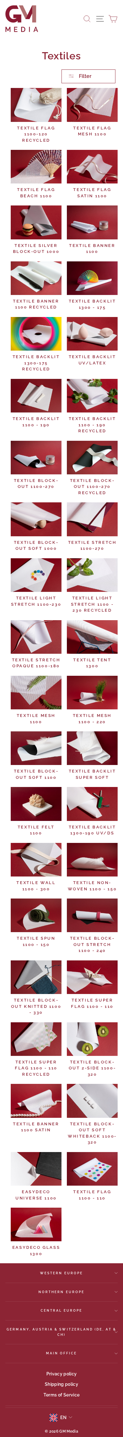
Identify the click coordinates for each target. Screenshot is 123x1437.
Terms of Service (61, 1394)
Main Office (61, 1353)
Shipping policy (61, 1384)
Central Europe (62, 1310)
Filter (84, 76)
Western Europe (61, 1273)
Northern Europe (61, 1292)
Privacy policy (61, 1373)
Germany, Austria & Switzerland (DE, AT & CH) (61, 1331)
